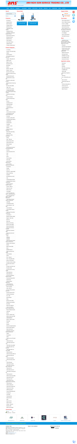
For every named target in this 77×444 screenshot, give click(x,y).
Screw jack (8, 321)
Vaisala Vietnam (9, 397)
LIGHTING (8, 201)
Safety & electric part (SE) (10, 316)
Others (7, 255)
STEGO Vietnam (9, 43)
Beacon (7, 66)
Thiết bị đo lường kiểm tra (66, 84)
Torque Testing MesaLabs (10, 391)
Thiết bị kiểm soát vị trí (10, 369)
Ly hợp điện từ (8, 214)
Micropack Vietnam (9, 37)
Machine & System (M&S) (10, 216)
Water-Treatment (64, 88)
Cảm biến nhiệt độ (9, 96)
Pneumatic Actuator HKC (10, 278)
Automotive (64, 63)
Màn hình (8, 219)
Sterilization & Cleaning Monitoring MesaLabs (10, 331)
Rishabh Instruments (65, 52)
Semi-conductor (64, 79)
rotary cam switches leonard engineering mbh (10, 308)
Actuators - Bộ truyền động (10, 51)
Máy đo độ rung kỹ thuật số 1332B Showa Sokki (21, 23)
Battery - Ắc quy (9, 62)
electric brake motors (9, 142)
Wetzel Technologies (9, 407)
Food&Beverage (64, 69)
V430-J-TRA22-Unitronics (66, 22)
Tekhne (7, 333)
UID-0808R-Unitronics (65, 36)
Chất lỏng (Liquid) (9, 104)
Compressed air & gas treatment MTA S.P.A (10, 114)
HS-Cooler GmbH (65, 54)
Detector (7, 127)
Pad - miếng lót (9, 257)
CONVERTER (8, 121)
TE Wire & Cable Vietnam (10, 45)
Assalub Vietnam (9, 22)
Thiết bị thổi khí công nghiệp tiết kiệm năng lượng (10, 381)
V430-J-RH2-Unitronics (66, 20)
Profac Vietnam (9, 40)
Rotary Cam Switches (10, 305)
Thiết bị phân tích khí (9, 377)
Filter (7, 154)
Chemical (63, 66)
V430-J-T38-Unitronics (65, 34)
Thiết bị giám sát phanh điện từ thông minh (10, 366)
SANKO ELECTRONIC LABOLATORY (65, 50)
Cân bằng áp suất (9, 102)
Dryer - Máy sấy (9, 139)
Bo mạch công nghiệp (10, 85)
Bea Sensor (8, 65)
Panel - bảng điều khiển (10, 258)
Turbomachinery (9, 396)
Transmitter (8, 394)
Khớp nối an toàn (9, 188)
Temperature (8, 335)
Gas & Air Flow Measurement (8, 162)
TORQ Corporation (9, 389)
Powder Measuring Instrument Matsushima (10, 284)
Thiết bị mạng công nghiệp (10, 375)
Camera (7, 101)
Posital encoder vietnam (66, 48)
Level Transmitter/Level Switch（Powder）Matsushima (10, 196)
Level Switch (8, 191)
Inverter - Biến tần (9, 186)
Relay (7, 298)
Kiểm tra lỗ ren (8, 189)
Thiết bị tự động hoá (65, 87)
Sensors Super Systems (10, 327)
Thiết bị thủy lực (9, 383)
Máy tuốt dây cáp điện (10, 226)
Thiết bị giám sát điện (10, 363)
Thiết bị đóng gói (9, 362)
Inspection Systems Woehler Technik (9, 184)
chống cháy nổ (8, 106)
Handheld (8, 174)
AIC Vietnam (8, 20)
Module (7, 244)
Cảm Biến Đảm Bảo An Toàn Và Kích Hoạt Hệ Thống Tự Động (11, 91)
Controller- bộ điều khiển (10, 117)
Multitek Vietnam (9, 38)
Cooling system (9, 122)
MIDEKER (8, 237)
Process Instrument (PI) (10, 292)
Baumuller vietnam (9, 63)
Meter (7, 235)
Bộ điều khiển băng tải (10, 76)
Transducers (8, 392)
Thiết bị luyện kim (9, 374)
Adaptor (7, 52)
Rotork (7, 312)
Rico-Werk (8, 303)
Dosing (7, 137)
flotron (7, 156)
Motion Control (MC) (9, 246)
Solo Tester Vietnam (9, 41)
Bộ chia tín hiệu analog (10, 71)
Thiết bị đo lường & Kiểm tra (11, 353)
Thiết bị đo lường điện (10, 358)
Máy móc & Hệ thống (9, 222)
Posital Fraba (8, 279)
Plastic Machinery (9, 272)
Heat (7, 177)
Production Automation (10, 294)
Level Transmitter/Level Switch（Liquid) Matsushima (10, 193)
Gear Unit (8, 169)
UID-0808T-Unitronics (65, 31)
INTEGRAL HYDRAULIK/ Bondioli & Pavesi (10, 33)
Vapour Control (8, 400)
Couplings (8, 124)
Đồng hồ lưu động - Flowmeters (9, 135)
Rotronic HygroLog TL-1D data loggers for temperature (66, 29)
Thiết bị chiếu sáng (9, 340)
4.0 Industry (8, 49)
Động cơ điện (8, 133)
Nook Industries (9, 253)
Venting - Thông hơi (9, 404)
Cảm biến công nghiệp (10, 88)
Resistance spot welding (10, 302)
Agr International (9, 54)
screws (7, 322)
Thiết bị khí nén (9, 368)
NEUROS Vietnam (9, 249)
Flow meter (8, 159)
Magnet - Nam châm (9, 218)
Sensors (7, 324)
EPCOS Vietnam (9, 26)
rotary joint (8, 311)
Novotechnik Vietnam (65, 59)
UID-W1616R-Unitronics (66, 25)
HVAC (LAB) (64, 71)
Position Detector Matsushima (9, 282)
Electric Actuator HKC (10, 140)
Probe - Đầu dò (9, 288)
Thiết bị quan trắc (9, 378)
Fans (7, 153)
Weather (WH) (8, 405)
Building (63, 64)
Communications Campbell (10, 111)
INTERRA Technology (65, 55)
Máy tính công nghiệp (10, 224)
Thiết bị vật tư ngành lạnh (10, 386)
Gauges (7, 168)
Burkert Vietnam (9, 23)
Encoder (7, 145)
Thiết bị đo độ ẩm (9, 352)
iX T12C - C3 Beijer (65, 23)
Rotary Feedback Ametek (10, 309)
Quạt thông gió (8, 297)
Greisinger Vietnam (9, 31)
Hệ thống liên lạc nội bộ (10, 176)
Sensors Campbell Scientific (11, 325)
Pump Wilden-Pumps (65, 57)
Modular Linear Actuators (10, 243)
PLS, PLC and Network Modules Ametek (10, 276)
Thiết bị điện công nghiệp (10, 345)
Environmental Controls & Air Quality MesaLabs (10, 148)
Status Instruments (9, 329)
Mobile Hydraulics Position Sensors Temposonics (10, 241)
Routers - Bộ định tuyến (10, 314)
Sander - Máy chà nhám (10, 319)
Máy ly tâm (8, 221)
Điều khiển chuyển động (10, 131)
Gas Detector (8, 166)
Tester (7, 336)
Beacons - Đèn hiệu (9, 68)
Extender (7, 150)
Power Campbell (9, 286)
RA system (63, 45)
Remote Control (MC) (10, 300)
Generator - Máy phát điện (10, 171)
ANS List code (8, 60)
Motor (7, 248)
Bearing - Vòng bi (9, 70)
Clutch (7, 110)
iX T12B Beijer (64, 32)
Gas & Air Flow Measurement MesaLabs (10, 164)
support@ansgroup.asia (67, 14)
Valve (7, 399)
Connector (8, 116)
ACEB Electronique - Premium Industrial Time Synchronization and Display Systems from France (66, 42)
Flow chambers (9, 158)
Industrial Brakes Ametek (10, 179)
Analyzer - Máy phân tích (10, 58)
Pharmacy (63, 75)
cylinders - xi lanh (9, 125)
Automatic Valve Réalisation (66, 46)
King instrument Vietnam (10, 35)
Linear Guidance (9, 207)
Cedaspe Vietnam (9, 25)
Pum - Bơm (8, 295)
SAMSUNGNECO (9, 317)
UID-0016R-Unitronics (65, 26)
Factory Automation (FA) (10, 151)
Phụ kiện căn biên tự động (10, 262)
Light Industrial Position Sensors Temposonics (10, 200)
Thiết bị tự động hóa (9, 384)
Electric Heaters (9, 144)
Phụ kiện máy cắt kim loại (10, 266)
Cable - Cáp (8, 87)
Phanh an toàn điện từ (10, 260)
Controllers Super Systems (10, 119)
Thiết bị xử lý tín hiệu (9, 388)
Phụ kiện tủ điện (9, 267)
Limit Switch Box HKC (10, 203)
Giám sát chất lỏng (9, 173)
